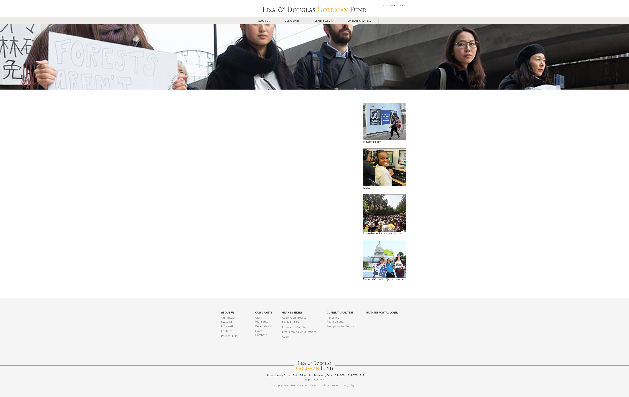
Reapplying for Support (341, 326)
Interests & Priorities (295, 327)
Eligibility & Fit (290, 322)
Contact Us (228, 331)
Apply (285, 336)
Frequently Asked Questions (299, 332)
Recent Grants (264, 326)
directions (319, 379)
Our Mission (228, 317)
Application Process (294, 317)
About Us (264, 20)
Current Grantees (359, 20)
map (307, 379)
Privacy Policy (229, 336)
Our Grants (292, 20)
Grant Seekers (323, 20)
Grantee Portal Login (393, 6)
